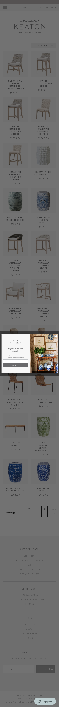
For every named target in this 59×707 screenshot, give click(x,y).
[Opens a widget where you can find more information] (45, 701)
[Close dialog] (55, 336)
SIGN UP (15, 365)
